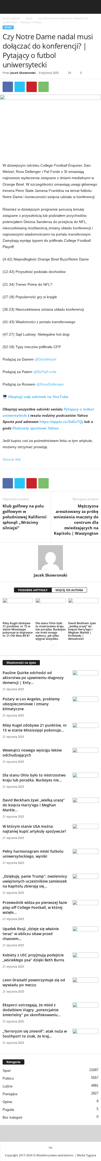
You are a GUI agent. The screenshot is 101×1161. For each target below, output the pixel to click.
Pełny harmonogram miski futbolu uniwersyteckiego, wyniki (33, 854)
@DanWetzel (45, 359)
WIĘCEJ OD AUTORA (69, 590)
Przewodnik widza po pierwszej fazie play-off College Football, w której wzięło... (35, 907)
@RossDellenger (50, 384)
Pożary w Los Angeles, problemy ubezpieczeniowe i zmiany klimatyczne (31, 703)
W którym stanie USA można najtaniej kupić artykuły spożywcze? (34, 829)
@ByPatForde (44, 372)
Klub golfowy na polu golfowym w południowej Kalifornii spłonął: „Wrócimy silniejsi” (25, 516)
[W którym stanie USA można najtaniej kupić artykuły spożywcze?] (85, 833)
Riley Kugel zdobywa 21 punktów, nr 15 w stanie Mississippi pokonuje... (35, 728)
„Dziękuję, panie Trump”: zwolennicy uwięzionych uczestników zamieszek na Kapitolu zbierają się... (35, 881)
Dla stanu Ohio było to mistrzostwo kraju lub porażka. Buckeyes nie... (34, 777)
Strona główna (11, 18)
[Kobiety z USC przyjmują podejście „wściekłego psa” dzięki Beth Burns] (85, 962)
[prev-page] (47, 647)
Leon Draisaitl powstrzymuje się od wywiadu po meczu (34, 982)
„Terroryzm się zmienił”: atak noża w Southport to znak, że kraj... (35, 1034)
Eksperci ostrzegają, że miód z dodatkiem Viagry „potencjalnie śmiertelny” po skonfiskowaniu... (32, 1009)
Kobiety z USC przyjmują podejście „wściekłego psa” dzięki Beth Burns (33, 957)
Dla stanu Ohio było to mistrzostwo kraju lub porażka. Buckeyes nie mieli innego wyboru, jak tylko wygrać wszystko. (50, 631)
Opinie (7, 1102)
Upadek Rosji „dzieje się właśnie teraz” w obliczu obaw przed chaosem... (31, 933)
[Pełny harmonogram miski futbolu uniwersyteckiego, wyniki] (85, 858)
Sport (29, 18)
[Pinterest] (31, 87)
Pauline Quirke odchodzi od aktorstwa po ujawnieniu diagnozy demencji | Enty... (33, 677)
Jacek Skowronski (22, 73)
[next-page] (53, 647)
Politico (8, 1078)
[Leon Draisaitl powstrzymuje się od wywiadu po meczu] (85, 987)
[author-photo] (50, 557)
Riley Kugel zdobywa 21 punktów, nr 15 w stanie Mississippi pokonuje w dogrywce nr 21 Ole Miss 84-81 (18, 629)
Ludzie (7, 1086)
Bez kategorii (12, 1117)
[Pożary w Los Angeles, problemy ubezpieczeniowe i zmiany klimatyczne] (85, 706)
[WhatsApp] (43, 87)
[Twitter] (20, 87)
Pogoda (8, 1110)
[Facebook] (8, 87)
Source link (12, 459)
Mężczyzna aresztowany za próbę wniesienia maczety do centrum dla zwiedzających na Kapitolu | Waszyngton (76, 519)
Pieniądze (10, 1094)
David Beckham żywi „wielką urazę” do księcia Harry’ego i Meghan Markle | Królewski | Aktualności (82, 631)
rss (50, 1147)
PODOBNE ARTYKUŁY (33, 590)
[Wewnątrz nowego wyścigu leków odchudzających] (85, 757)
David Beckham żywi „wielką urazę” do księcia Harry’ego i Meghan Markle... (34, 805)
